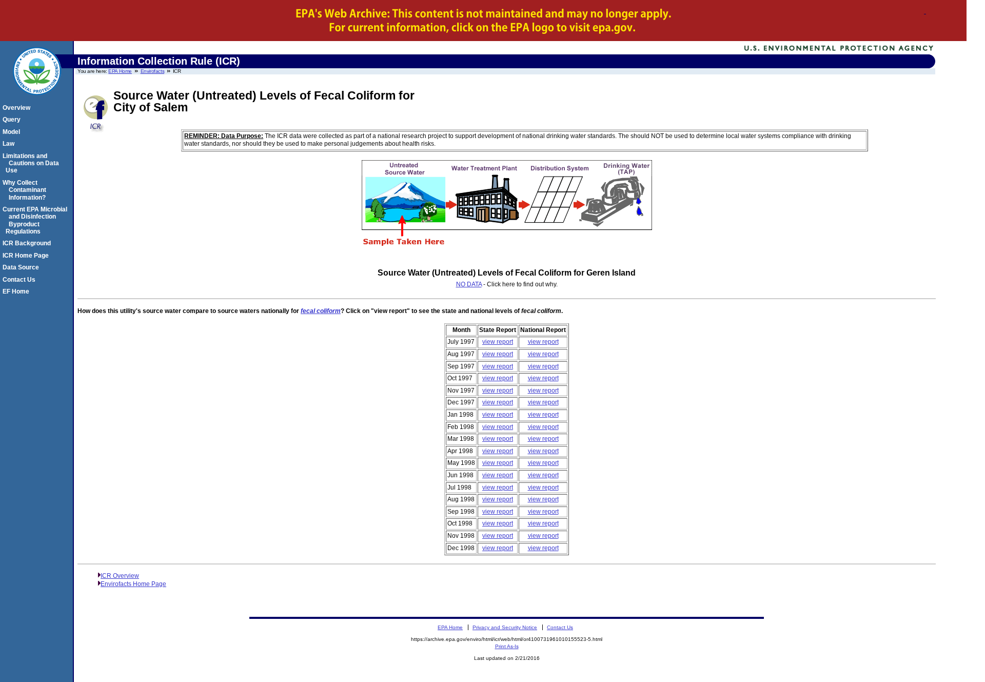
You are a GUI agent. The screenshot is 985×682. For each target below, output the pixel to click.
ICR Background (28, 243)
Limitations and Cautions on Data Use (32, 163)
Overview (18, 107)
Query (13, 119)
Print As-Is (507, 646)
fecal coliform (321, 311)
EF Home (17, 291)
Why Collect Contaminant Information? (26, 190)
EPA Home (120, 71)
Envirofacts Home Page (133, 584)
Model (13, 131)
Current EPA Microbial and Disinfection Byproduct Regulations (36, 220)
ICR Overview (120, 575)
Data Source (22, 267)
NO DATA (469, 284)
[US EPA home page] (37, 100)
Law (10, 143)
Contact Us (20, 279)
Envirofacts (153, 71)
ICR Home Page (27, 255)
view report (497, 341)
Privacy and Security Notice (504, 627)
